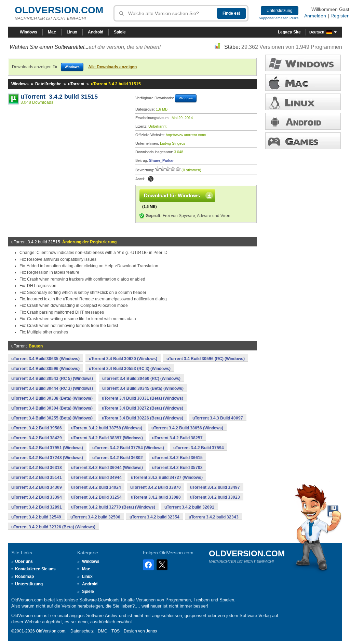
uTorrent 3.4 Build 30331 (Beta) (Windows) (142, 398)
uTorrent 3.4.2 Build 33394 (36, 497)
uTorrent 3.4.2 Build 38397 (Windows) (107, 438)
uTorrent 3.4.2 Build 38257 (177, 438)
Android (95, 32)
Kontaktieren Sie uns (35, 569)
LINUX (303, 102)
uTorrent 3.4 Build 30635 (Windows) (45, 358)
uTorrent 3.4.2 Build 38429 (36, 438)
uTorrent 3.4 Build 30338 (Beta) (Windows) (52, 398)
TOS (115, 631)
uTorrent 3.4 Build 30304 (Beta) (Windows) (52, 408)
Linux (72, 32)
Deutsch (316, 32)
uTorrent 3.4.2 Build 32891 (36, 507)
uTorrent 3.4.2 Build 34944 (96, 477)
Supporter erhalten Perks (278, 18)
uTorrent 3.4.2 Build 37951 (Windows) (47, 447)
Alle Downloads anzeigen (112, 67)
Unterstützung (280, 10)
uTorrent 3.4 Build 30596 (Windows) (45, 368)
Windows (28, 32)
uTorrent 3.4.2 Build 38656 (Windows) (187, 428)
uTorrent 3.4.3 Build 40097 (217, 418)
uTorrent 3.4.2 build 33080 (156, 497)
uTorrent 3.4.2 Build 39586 (36, 428)
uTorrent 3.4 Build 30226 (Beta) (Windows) (142, 418)
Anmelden (315, 15)
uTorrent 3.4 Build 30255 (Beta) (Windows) (52, 418)
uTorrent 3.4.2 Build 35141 (36, 477)
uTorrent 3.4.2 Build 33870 (155, 487)
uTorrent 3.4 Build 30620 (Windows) (123, 358)
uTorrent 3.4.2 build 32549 (36, 517)
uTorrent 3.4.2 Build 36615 (177, 457)
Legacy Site (289, 32)
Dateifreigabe (48, 84)
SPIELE (303, 140)
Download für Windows (172, 195)
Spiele (120, 32)
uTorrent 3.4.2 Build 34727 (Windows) (167, 477)
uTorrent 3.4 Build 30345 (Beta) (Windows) (143, 388)
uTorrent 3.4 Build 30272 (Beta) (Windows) (142, 408)
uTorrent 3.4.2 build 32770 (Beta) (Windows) (113, 507)
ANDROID (303, 121)
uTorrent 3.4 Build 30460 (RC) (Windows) (141, 378)
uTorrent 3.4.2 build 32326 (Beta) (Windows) (53, 527)
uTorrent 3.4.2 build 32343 (214, 517)
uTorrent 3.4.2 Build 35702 (177, 467)
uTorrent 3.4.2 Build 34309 (36, 487)
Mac (52, 32)
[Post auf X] (150, 179)
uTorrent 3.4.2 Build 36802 (117, 457)
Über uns (24, 561)
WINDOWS (303, 63)
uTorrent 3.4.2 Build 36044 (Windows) (107, 467)
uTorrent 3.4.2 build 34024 (96, 487)
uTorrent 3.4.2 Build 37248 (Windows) (47, 457)
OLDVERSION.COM (59, 10)
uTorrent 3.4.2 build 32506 (95, 517)
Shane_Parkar (161, 160)
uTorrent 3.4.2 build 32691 (189, 507)
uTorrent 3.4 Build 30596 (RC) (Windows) (205, 358)
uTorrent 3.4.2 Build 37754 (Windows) (128, 447)
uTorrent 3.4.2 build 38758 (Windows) (106, 428)
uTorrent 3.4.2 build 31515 (59, 96)
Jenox (151, 631)
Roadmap (24, 576)
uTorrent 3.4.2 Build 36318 (36, 467)
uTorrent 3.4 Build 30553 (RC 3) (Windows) (130, 368)
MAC (303, 82)
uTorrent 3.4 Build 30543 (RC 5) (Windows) (52, 378)
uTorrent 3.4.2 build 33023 (215, 497)
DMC (102, 631)
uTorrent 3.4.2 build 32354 (154, 517)
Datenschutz (82, 631)
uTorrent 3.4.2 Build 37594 (198, 447)
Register (340, 15)
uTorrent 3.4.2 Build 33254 (96, 497)
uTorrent (76, 84)
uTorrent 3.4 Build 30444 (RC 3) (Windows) (52, 388)
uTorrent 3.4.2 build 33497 (215, 487)
